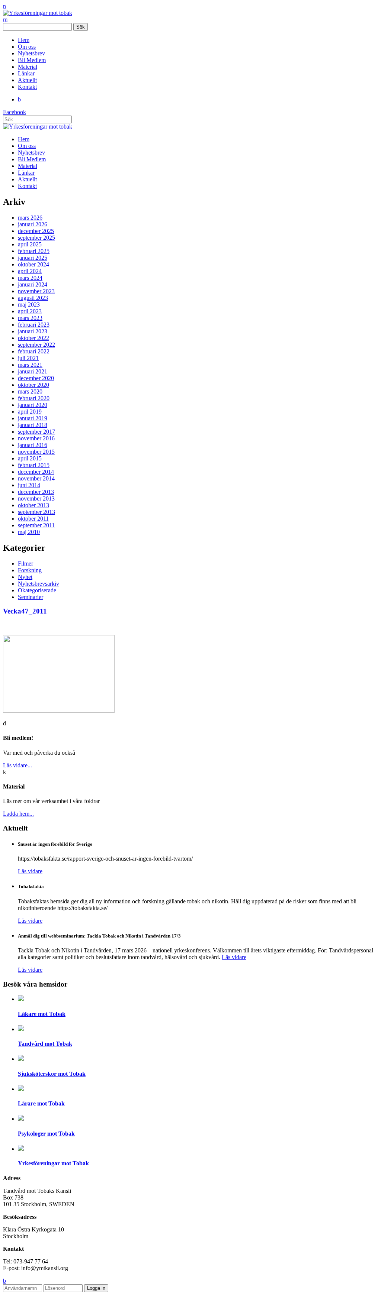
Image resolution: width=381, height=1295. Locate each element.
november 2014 (36, 478)
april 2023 (30, 311)
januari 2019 (32, 418)
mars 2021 (30, 365)
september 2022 (36, 344)
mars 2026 (30, 217)
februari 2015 (33, 465)
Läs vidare (30, 871)
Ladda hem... (18, 813)
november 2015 (36, 452)
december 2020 (36, 378)
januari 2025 (32, 258)
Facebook (14, 112)
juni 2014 (29, 485)
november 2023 (36, 291)
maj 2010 (29, 532)
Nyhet (25, 577)
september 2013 (36, 512)
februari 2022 (33, 351)
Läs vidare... (17, 765)
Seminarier (30, 597)
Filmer (25, 563)
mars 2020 (30, 391)
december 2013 (36, 492)
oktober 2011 (33, 518)
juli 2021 (28, 358)
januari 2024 (32, 284)
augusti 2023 (33, 298)
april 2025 (30, 244)
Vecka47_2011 (25, 611)
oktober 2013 (33, 505)
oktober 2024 (33, 264)
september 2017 (36, 431)
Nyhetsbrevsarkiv (38, 583)
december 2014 (36, 472)
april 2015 (30, 458)
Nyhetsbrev (31, 53)
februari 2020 (33, 398)
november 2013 (36, 498)
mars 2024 (30, 278)
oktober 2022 (33, 338)
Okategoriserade (37, 590)
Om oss (27, 46)
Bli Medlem (32, 60)
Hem (23, 40)
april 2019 (30, 411)
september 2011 (36, 525)
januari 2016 (32, 445)
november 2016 (36, 438)
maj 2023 (29, 304)
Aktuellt (27, 80)
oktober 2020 (33, 385)
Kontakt (27, 87)
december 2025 (36, 231)
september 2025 (36, 237)
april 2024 (30, 271)
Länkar (26, 73)
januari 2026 (32, 224)
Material (27, 67)
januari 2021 (32, 371)
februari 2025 (33, 251)
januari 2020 (32, 405)
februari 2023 (33, 324)
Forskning (30, 570)
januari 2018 (32, 425)
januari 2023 (32, 331)
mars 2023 (30, 318)
